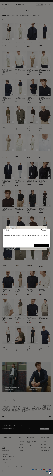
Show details (44, 241)
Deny (11, 245)
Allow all (41, 245)
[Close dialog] (45, 228)
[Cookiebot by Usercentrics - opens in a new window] (41, 230)
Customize (26, 245)
